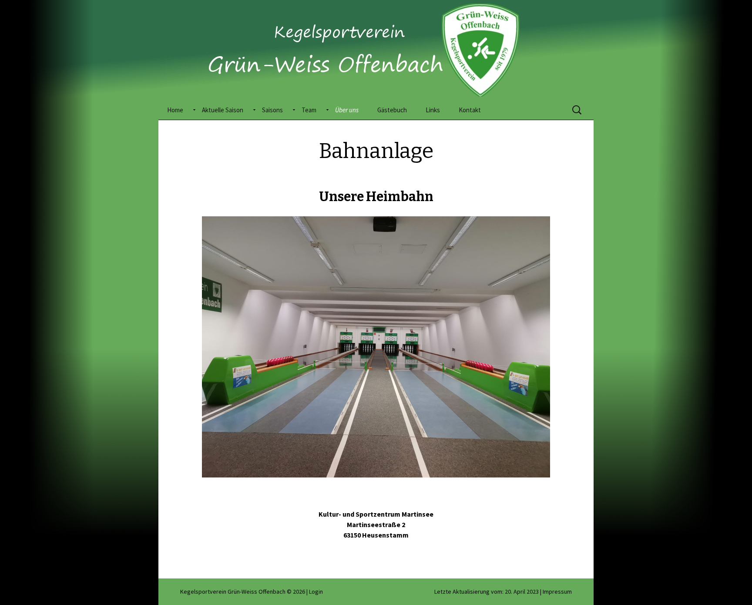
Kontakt (470, 110)
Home (175, 110)
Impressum (557, 591)
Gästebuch (392, 110)
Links (433, 110)
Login (316, 591)
